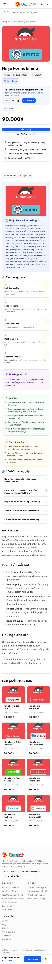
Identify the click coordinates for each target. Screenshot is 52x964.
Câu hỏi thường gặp (37, 887)
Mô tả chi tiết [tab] (10, 175)
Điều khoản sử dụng (36, 898)
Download (6, 935)
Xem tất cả (7, 906)
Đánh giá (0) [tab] (25, 175)
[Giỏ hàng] (42, 4)
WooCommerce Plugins (12, 895)
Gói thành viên (8, 932)
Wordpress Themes (10, 887)
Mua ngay (26, 129)
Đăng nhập (14, 100)
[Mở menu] (4, 4)
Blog (4, 924)
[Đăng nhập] (47, 4)
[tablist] (17, 175)
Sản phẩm (18, 21)
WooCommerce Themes (13, 898)
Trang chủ (6, 21)
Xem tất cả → (8, 910)
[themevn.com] (26, 4)
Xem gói (30, 100)
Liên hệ (5, 921)
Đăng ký (5, 928)
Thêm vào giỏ (28, 134)
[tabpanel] (26, 423)
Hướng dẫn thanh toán (38, 891)
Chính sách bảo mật (37, 895)
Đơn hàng (6, 939)
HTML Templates (9, 902)
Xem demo (12, 81)
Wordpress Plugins (10, 891)
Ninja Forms (31, 21)
